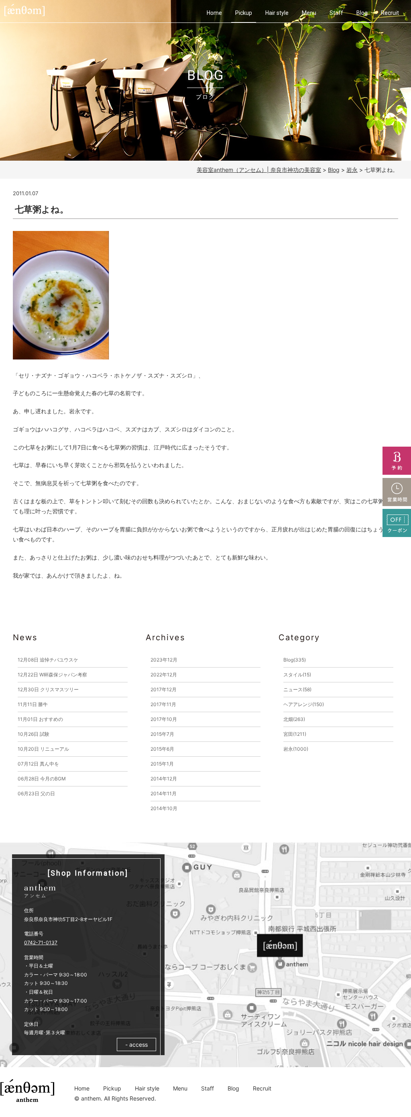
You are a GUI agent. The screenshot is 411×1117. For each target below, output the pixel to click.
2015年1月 (162, 764)
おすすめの (40, 719)
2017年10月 (164, 719)
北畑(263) (294, 719)
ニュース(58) (297, 689)
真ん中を (38, 764)
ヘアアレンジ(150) (303, 704)
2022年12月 (164, 675)
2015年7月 (162, 734)
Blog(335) (294, 660)
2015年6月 (162, 749)
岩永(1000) (295, 749)
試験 (33, 734)
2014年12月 (164, 779)
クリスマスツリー (48, 689)
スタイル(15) (297, 675)
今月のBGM (42, 779)
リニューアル (43, 749)
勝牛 (33, 704)
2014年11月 (164, 793)
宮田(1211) (294, 734)
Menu (309, 13)
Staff (336, 13)
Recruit (390, 13)
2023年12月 (164, 660)
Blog (362, 13)
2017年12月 (164, 689)
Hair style (277, 13)
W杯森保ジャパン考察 (52, 675)
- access (136, 1044)
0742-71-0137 (40, 942)
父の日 (36, 793)
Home (214, 13)
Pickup (243, 13)
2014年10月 (164, 808)
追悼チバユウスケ (48, 660)
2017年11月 (163, 704)
